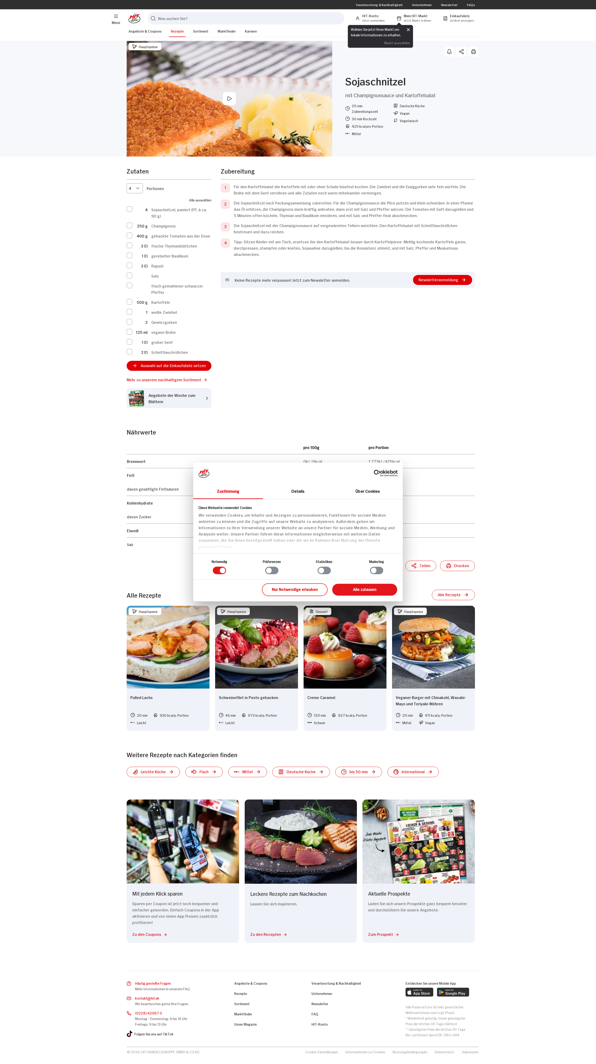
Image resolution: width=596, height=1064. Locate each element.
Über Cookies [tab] (368, 490)
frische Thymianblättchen (174, 245)
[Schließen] (408, 29)
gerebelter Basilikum (169, 255)
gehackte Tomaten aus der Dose (180, 235)
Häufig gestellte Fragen (153, 983)
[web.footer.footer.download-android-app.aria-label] (453, 992)
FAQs (471, 5)
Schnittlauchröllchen (169, 352)
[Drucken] (473, 52)
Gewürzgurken (164, 322)
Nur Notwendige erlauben (295, 589)
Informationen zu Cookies (365, 1051)
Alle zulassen (364, 589)
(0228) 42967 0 (148, 1012)
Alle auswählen (200, 199)
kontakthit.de (147, 998)
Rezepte (177, 31)
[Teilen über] (461, 52)
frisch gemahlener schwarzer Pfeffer (177, 288)
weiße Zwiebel (164, 312)
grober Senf (162, 342)
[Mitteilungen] (449, 52)
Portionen (155, 188)
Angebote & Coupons (145, 31)
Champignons (163, 225)
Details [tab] (298, 490)
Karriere (251, 31)
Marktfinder (227, 31)
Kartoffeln (160, 301)
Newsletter (449, 5)
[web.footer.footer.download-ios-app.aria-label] (419, 992)
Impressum (470, 1051)
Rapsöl (157, 265)
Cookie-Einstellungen (321, 1051)
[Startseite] (133, 18)
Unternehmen (422, 5)
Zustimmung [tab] (228, 490)
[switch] (271, 570)
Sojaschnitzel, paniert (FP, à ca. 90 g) (179, 212)
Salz (155, 275)
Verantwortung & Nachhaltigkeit (379, 5)
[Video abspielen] (229, 98)
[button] (169, 379)
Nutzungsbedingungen (410, 1051)
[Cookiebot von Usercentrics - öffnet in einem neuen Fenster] (377, 473)
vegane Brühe (163, 332)
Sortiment (200, 31)
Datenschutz (444, 1051)
